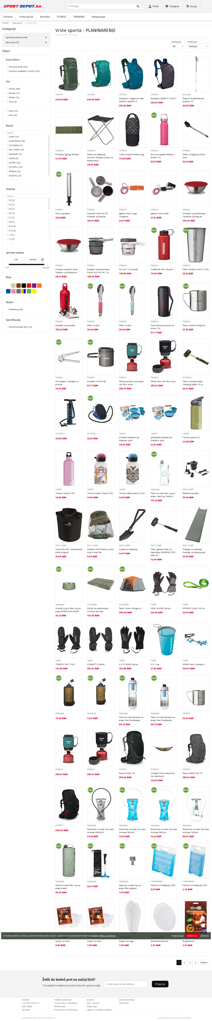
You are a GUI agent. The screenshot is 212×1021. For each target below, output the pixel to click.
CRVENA (29, 285)
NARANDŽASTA (39, 285)
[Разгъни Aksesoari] (46, 42)
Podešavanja (178, 935)
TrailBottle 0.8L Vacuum (162, 269)
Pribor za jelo (93, 325)
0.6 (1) (12, 213)
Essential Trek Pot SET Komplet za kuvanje (97, 215)
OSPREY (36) (15, 162)
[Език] (206, 6)
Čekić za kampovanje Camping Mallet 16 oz (193, 383)
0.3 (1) (12, 204)
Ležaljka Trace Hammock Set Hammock (163, 775)
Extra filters (13, 59)
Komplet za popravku (65, 325)
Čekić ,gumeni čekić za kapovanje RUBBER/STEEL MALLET (163, 552)
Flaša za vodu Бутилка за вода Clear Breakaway (131, 719)
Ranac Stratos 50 (127, 773)
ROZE (13, 291)
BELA (8, 285)
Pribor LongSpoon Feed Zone (194, 156)
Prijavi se (160, 984)
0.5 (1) (12, 208)
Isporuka (26, 1009)
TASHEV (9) (14, 180)
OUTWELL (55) (16, 167)
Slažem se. (192, 935)
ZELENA (29, 291)
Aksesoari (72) (12, 42)
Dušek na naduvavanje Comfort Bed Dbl (97, 610)
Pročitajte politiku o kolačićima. (103, 935)
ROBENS (187, 94)
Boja (8, 277)
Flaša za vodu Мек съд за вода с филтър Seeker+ (163, 495)
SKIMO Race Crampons (194, 664)
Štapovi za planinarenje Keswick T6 (193, 100)
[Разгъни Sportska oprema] (46, 37)
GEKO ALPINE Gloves (161, 608)
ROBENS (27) (15, 175)
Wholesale (124, 1003)
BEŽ (13, 285)
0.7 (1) (12, 217)
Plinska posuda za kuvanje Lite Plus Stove (131, 383)
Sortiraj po (178, 41)
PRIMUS (123, 150)
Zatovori (205, 935)
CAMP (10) (14, 136)
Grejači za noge (126, 941)
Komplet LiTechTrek (96, 381)
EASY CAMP (188, 489)
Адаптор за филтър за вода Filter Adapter (130, 887)
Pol (8, 81)
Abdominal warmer (159, 941)
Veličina (10, 189)
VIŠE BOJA (23, 291)
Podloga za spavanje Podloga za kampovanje (194, 551)
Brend (9, 125)
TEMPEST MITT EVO (65, 664)
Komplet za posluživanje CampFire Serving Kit (194, 215)
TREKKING (79, 16)
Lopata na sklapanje (128, 549)
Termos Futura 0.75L (65, 493)
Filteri (6, 51)
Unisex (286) (14, 88)
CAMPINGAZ (157, 881)
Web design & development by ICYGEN (174, 1018)
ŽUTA (34, 291)
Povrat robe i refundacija (65, 1003)
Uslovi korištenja (127, 999)
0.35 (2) (12, 226)
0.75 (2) (12, 230)
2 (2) (11, 243)
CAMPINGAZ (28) (17, 141)
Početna (7, 16)
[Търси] (138, 6)
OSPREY (59, 94)
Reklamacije (59, 1006)
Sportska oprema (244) (16, 37)
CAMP (153, 604)
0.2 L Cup (155, 664)
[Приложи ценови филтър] (42, 260)
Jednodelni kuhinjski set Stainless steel (161, 439)
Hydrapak (155, 489)
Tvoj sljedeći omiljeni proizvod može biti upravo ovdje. (71, 982)
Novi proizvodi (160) (18, 66)
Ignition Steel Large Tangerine (128, 215)
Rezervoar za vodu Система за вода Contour (196, 831)
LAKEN (122, 433)
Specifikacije (13, 320)
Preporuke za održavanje (66, 1009)
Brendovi (45, 16)
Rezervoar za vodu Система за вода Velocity (132, 831)
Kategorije (9, 29)
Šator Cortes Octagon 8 (130, 608)
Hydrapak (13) (15, 154)
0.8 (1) (12, 221)
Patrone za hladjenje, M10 (195, 885)
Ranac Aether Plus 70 (192, 773)
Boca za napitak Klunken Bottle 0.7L (162, 156)
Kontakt (25, 999)
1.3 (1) (12, 234)
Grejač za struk (62, 941)
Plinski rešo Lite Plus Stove (163, 381)
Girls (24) (13, 115)
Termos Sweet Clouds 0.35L (100, 493)
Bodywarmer (189, 941)
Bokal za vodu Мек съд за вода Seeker (67, 887)
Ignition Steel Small (159, 213)
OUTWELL (187, 377)
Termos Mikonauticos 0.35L (132, 493)
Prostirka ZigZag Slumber (67, 154)
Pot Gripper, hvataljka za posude (66, 383)
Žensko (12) (14, 93)
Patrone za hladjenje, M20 (163, 885)
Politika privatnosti (62, 999)
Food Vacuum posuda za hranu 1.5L (162, 327)
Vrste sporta (26, 16)
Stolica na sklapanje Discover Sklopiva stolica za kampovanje (100, 157)
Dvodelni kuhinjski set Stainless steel (129, 439)
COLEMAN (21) (16, 145)
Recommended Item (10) (20, 327)
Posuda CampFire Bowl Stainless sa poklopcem (66, 271)
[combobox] (104, 6)
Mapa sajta (92, 1006)
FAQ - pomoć (93, 1003)
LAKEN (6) (13, 158)
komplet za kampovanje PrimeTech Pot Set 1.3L (98, 271)
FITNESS (61, 16)
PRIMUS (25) (15, 171)
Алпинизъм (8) (16, 309)
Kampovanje (98, 16)
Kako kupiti (27, 1006)
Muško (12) (14, 97)
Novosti (90, 999)
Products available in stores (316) (24, 71)
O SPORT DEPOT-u (31, 1003)
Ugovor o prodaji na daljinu (99, 1009)
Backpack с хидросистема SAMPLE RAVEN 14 (131, 100)
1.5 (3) (12, 239)
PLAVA (8, 291)
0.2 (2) (12, 200)
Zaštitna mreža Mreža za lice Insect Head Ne (100, 551)
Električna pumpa (191, 493)
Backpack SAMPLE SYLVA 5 (163, 98)
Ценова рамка (15, 252)
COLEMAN (92, 604)
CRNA (23, 285)
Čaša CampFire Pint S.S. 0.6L (196, 269)
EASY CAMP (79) (16, 149)
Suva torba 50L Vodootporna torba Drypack (68, 551)
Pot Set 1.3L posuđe (128, 269)
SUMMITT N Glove (96, 664)
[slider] (7, 264)
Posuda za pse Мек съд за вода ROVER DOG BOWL (68, 610)
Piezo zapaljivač (62, 213)
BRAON (18, 285)
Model (9, 302)
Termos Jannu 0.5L (191, 437)
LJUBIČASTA (34, 285)
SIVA (18, 291)
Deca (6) (13, 101)
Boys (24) (13, 110)
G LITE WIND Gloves (128, 664)
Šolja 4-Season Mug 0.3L (194, 325)
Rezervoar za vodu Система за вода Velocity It (100, 831)
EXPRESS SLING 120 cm (194, 608)
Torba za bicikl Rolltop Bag (131, 154)
